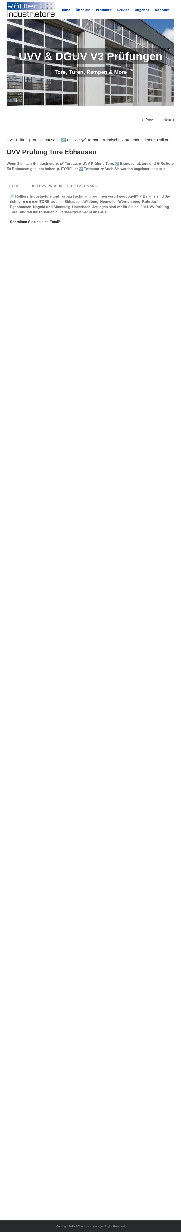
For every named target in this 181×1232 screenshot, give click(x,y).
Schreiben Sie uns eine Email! (35, 222)
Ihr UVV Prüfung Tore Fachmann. (66, 186)
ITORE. (15, 186)
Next (167, 120)
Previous (152, 120)
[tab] (16, 186)
